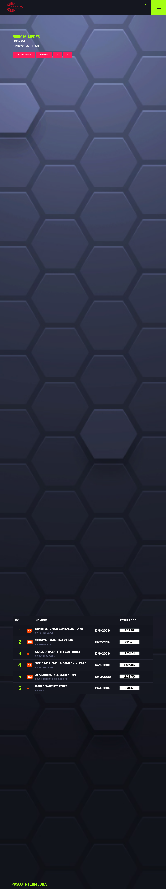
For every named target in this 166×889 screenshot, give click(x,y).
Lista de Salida (24, 55)
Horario (44, 55)
